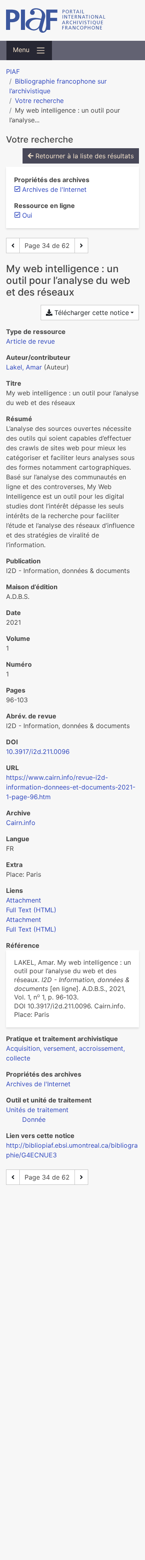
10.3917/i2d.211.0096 (38, 751)
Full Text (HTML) (31, 910)
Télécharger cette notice (90, 313)
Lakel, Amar (24, 367)
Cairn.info (20, 823)
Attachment (23, 900)
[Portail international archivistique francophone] (72, 20)
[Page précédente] (13, 245)
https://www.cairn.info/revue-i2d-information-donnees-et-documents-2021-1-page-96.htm (70, 787)
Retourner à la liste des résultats (83, 156)
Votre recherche (39, 101)
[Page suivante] (81, 245)
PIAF (13, 71)
